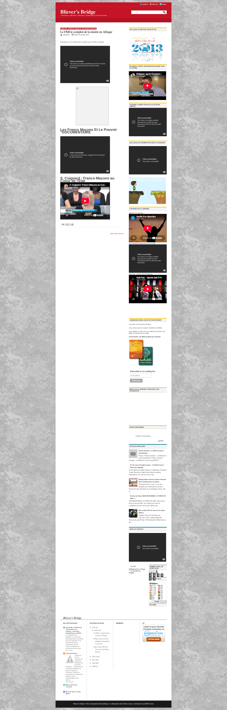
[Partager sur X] (70, 224)
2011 (94, 660)
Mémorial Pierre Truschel (71, 686)
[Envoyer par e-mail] (66, 224)
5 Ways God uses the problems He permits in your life (101, 641)
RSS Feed (155, 4)
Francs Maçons (90, 28)
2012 (94, 657)
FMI (83, 28)
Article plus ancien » (117, 233)
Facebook (145, 4)
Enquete (78, 28)
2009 (94, 666)
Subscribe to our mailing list (142, 371)
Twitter (164, 4)
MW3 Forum (149, 704)
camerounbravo (71, 653)
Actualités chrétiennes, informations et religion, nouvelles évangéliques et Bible (74, 630)
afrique (71, 28)
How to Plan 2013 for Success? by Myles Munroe (101, 649)
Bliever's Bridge (78, 11)
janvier (96, 630)
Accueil (133, 566)
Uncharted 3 (138, 704)
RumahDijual (104, 704)
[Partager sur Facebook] (72, 224)
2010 (94, 663)
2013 (94, 627)
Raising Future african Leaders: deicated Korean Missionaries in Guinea (152, 480)
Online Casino (128, 704)
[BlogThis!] (68, 224)
